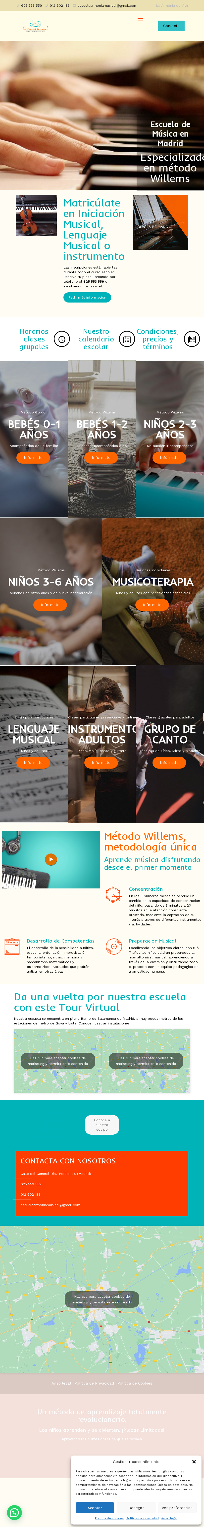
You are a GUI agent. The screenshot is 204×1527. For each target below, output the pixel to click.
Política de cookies (109, 1518)
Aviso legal (169, 1518)
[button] (194, 1461)
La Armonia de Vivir (172, 5)
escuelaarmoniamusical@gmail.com (107, 5)
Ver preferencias (177, 1508)
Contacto (171, 26)
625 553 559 (31, 5)
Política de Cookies (134, 1383)
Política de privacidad (142, 1518)
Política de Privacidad (94, 1383)
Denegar (136, 1508)
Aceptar (95, 1508)
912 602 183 (60, 5)
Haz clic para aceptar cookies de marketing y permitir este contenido (58, 1061)
